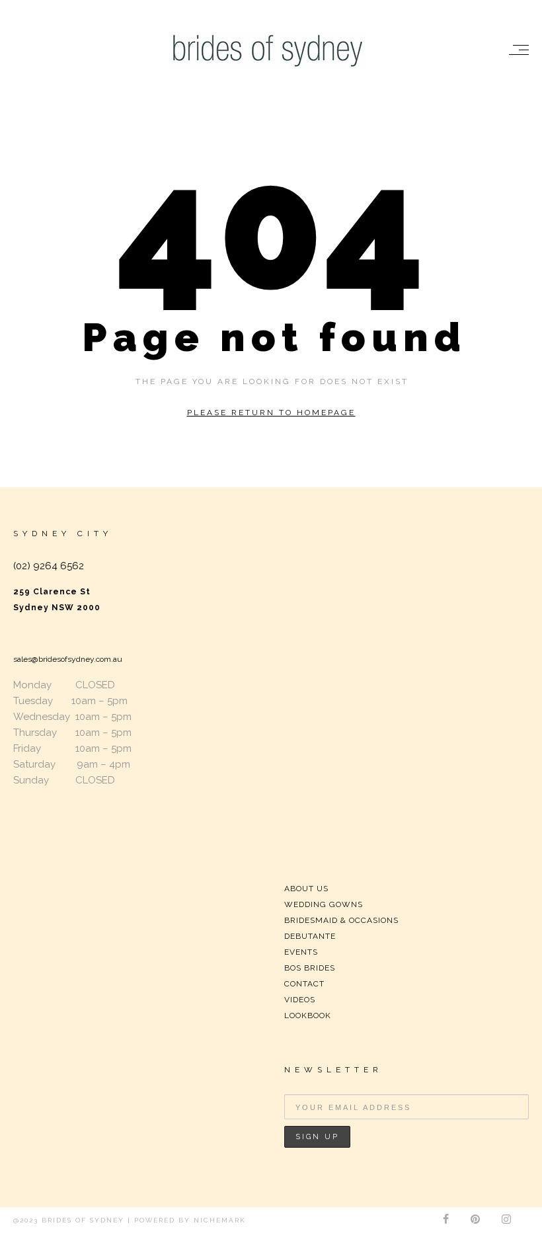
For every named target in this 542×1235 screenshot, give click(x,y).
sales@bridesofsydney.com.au (67, 659)
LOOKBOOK (307, 1015)
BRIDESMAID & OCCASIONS (341, 920)
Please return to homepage (271, 412)
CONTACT (304, 983)
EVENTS (301, 952)
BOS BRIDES (309, 968)
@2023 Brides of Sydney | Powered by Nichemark (129, 1220)
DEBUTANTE (310, 936)
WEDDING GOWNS (323, 904)
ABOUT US (306, 888)
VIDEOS (299, 999)
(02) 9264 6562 (48, 566)
